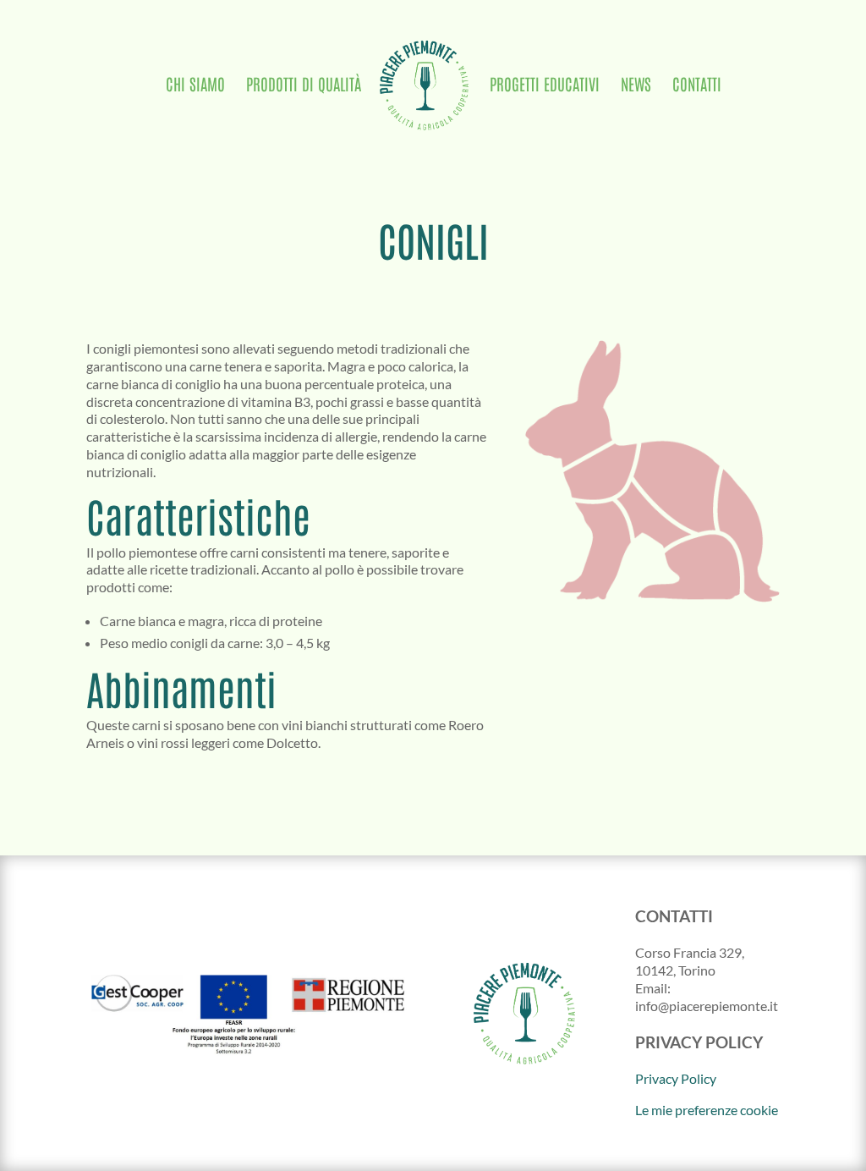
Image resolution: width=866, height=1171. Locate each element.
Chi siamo (195, 86)
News (636, 86)
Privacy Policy (675, 1078)
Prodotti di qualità (303, 86)
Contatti (696, 86)
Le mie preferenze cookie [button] (706, 1110)
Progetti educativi (545, 86)
